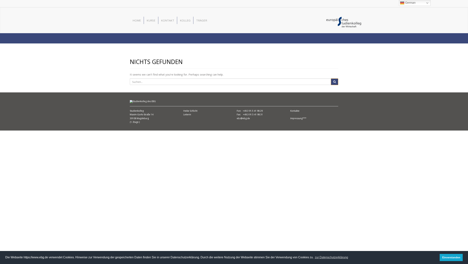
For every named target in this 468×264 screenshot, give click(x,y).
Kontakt (167, 20)
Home (137, 20)
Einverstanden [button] (451, 257)
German (410, 2)
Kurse (151, 20)
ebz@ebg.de (243, 118)
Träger (201, 20)
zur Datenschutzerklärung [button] (331, 257)
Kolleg (185, 20)
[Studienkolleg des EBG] (343, 21)
